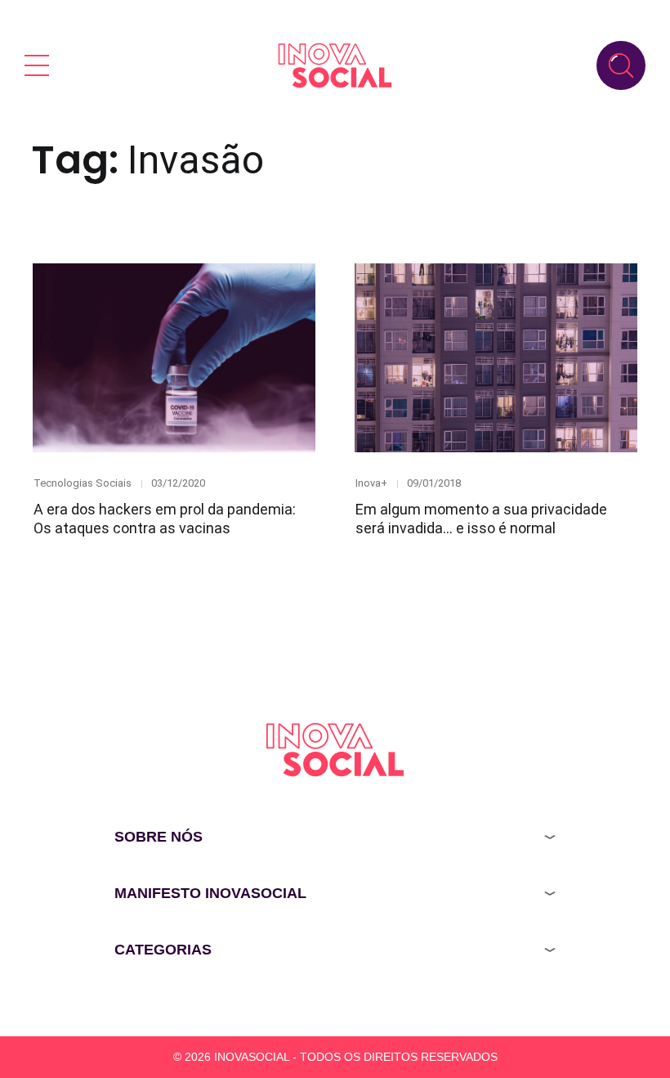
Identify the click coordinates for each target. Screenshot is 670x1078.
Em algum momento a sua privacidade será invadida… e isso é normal (481, 519)
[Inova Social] (335, 65)
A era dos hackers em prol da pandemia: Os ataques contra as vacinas (165, 519)
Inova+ (371, 483)
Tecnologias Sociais (83, 483)
